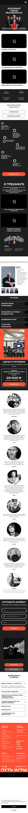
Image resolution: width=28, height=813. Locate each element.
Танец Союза (4, 748)
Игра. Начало (19, 761)
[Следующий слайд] (27, 344)
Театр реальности (5, 743)
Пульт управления (20, 730)
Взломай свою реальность (7, 731)
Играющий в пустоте (6, 735)
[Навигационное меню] (26, 2)
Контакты (20, 748)
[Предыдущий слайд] (0, 344)
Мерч (18, 744)
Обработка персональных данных (9, 761)
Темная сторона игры (6, 736)
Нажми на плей (20, 732)
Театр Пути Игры (20, 741)
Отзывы (19, 746)
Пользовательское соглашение (8, 756)
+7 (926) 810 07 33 (20, 766)
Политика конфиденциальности (8, 760)
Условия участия (5, 758)
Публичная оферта (5, 755)
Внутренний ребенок (6, 738)
